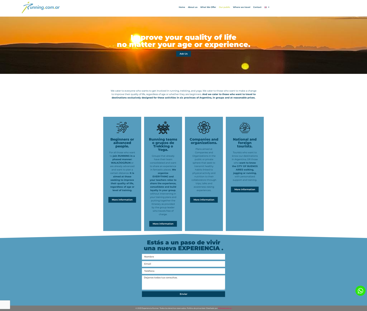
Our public (224, 7)
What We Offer (208, 7)
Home (182, 7)
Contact (257, 7)
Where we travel (241, 7)
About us (192, 7)
